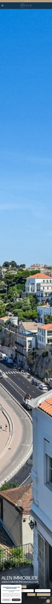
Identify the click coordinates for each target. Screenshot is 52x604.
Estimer (24, 586)
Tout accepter (16, 599)
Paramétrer (6, 599)
